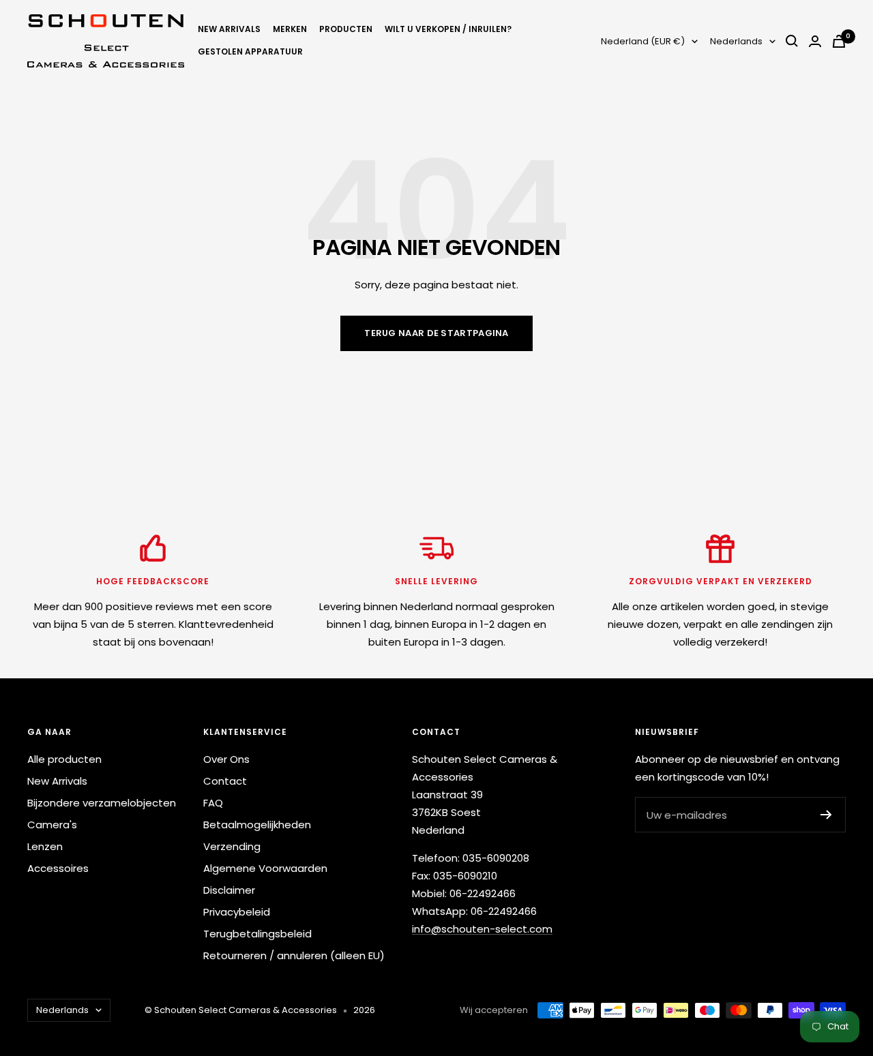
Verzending (232, 846)
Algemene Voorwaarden (265, 868)
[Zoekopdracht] (792, 41)
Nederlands (736, 41)
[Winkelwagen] (839, 41)
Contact (225, 781)
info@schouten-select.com (482, 929)
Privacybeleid (236, 912)
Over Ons (226, 759)
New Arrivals (229, 29)
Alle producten (64, 759)
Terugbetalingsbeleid (257, 933)
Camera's (52, 824)
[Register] (826, 814)
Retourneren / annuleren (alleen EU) (294, 955)
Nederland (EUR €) (643, 41)
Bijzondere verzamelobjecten (101, 803)
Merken (290, 29)
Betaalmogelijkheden (257, 824)
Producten (345, 29)
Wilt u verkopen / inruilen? (448, 29)
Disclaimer (229, 890)
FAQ (213, 803)
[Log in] (815, 41)
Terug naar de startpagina (436, 333)
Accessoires (58, 868)
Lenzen (45, 846)
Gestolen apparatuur (250, 51)
